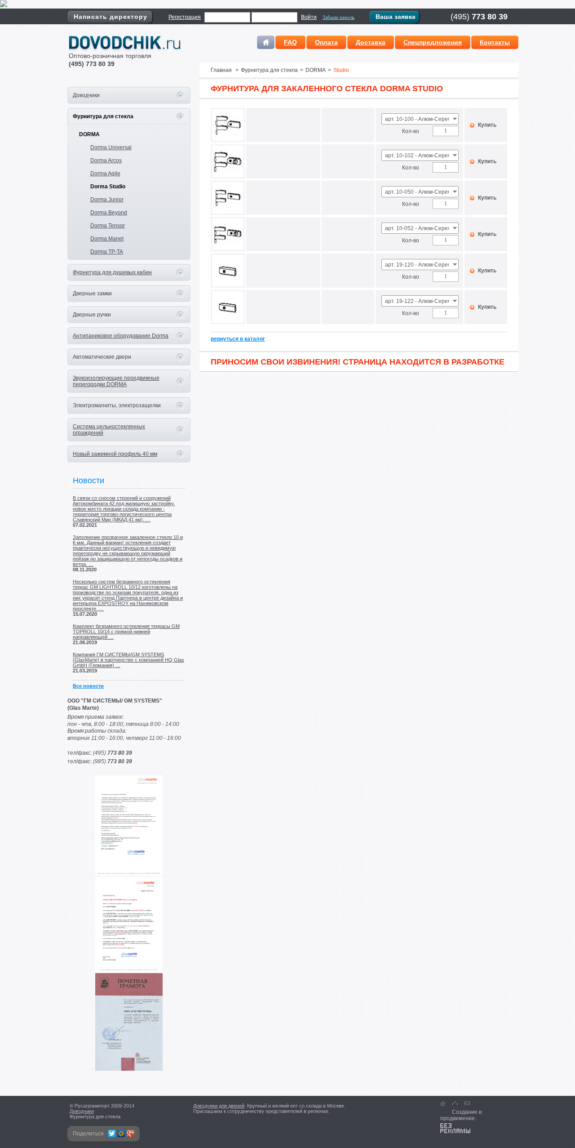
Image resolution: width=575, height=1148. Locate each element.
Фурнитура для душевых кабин (112, 272)
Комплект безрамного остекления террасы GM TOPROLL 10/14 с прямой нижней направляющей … (126, 631)
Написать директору (110, 16)
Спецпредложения (432, 42)
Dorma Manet (107, 239)
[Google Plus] (131, 1133)
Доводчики (82, 1111)
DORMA (89, 134)
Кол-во (410, 131)
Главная (221, 70)
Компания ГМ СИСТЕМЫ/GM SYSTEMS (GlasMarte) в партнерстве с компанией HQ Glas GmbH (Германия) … (128, 660)
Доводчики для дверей (218, 1105)
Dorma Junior (107, 199)
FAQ (290, 42)
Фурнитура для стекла (103, 116)
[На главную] (442, 1103)
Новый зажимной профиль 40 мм (115, 454)
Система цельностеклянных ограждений (109, 429)
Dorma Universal (111, 147)
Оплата (326, 42)
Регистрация (184, 17)
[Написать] (467, 1103)
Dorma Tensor (107, 225)
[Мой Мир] (121, 1133)
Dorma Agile (105, 173)
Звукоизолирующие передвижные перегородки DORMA (116, 381)
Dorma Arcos (106, 160)
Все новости (88, 686)
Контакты (495, 42)
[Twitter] (112, 1133)
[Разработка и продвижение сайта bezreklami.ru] (455, 1128)
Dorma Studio (107, 186)
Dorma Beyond (108, 212)
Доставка (370, 42)
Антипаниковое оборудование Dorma (120, 336)
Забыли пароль (338, 17)
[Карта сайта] (455, 1103)
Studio (341, 70)
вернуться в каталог (238, 339)
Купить (487, 125)
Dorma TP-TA (106, 252)
